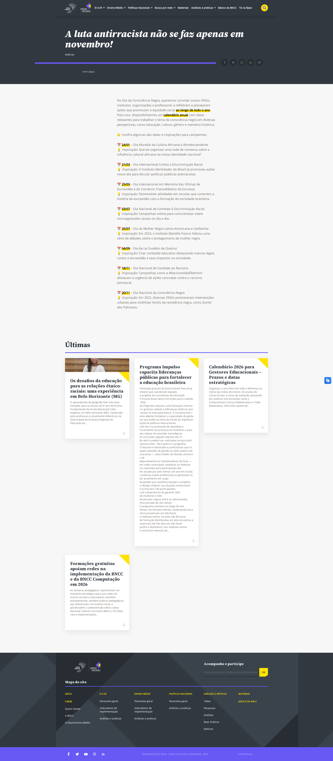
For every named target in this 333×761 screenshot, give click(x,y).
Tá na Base (245, 7)
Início (68, 693)
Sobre (68, 701)
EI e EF (99, 7)
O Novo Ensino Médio (77, 722)
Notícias (208, 729)
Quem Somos (72, 708)
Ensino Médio (115, 7)
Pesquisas (209, 708)
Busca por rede (164, 7)
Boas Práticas (211, 722)
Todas (207, 701)
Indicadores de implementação (109, 709)
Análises (209, 715)
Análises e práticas (202, 7)
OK (263, 672)
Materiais (183, 7)
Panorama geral (109, 701)
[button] (224, 62)
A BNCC (69, 715)
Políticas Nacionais (139, 7)
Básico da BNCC (227, 7)
